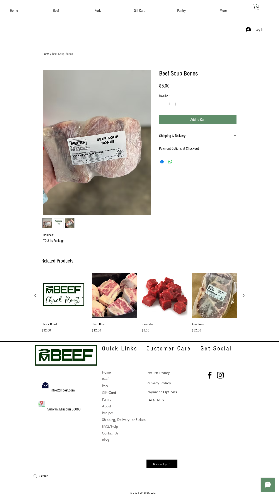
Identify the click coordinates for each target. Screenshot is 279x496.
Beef (105, 379)
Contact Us (110, 433)
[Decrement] (162, 104)
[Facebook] (209, 375)
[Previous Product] (35, 295)
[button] (56, 8)
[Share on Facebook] (162, 161)
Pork (105, 386)
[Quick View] (64, 296)
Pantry (106, 399)
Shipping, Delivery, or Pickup (124, 419)
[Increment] (176, 104)
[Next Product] (243, 295)
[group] (139, 305)
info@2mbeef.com (63, 390)
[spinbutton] (169, 104)
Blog (105, 440)
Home (46, 54)
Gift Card (109, 392)
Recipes (107, 413)
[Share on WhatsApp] (170, 161)
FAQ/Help (110, 426)
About (106, 406)
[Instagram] (220, 375)
